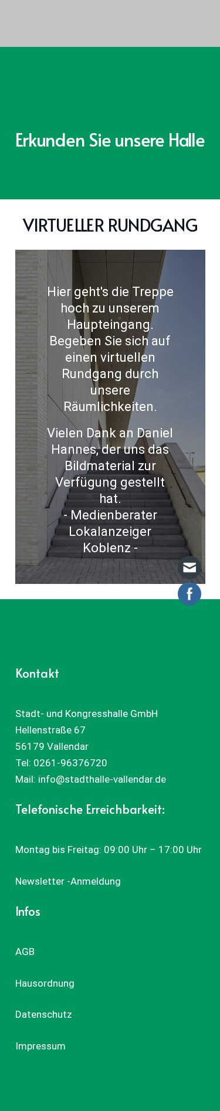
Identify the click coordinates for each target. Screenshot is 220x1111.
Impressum (40, 1046)
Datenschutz (43, 1014)
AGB (25, 951)
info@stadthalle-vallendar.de (102, 779)
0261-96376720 (70, 763)
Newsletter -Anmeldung (68, 881)
